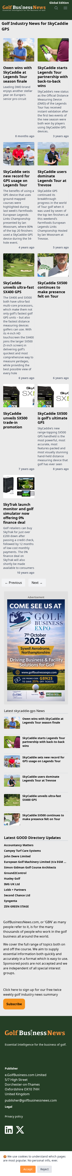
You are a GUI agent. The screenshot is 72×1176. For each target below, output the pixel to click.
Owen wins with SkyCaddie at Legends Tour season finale (17, 74)
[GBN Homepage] (24, 8)
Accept (27, 1169)
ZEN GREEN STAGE (16, 906)
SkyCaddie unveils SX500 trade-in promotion (15, 420)
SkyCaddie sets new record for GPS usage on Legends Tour (16, 178)
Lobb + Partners (15, 890)
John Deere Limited (17, 856)
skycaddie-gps (25, 711)
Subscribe (14, 1004)
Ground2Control (15, 873)
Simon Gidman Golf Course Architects (30, 867)
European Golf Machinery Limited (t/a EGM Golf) (37, 862)
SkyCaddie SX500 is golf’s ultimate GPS (52, 418)
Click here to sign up (18, 989)
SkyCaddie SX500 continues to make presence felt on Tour (52, 289)
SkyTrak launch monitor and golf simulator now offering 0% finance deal (18, 513)
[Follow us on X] (20, 1129)
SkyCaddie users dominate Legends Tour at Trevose (52, 178)
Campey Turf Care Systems (22, 851)
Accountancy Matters (18, 845)
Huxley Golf (12, 878)
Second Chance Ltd (17, 895)
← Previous (13, 582)
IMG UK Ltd (12, 884)
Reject (44, 1169)
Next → (37, 582)
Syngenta (10, 901)
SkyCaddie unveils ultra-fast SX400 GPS (18, 287)
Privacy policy (14, 1116)
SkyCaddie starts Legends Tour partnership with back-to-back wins (53, 76)
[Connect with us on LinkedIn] (9, 1129)
